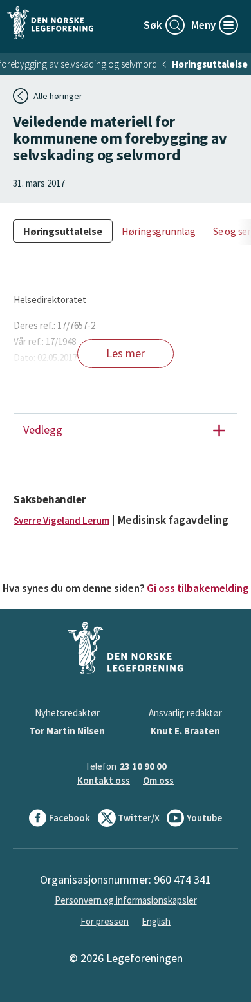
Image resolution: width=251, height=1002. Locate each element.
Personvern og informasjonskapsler (126, 900)
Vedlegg (42, 429)
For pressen (104, 921)
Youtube (204, 818)
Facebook (69, 818)
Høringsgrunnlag (159, 231)
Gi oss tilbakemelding (198, 588)
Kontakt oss (103, 780)
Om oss (158, 780)
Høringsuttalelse (210, 64)
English (156, 921)
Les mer (125, 353)
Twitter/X (139, 818)
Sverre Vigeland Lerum (61, 520)
